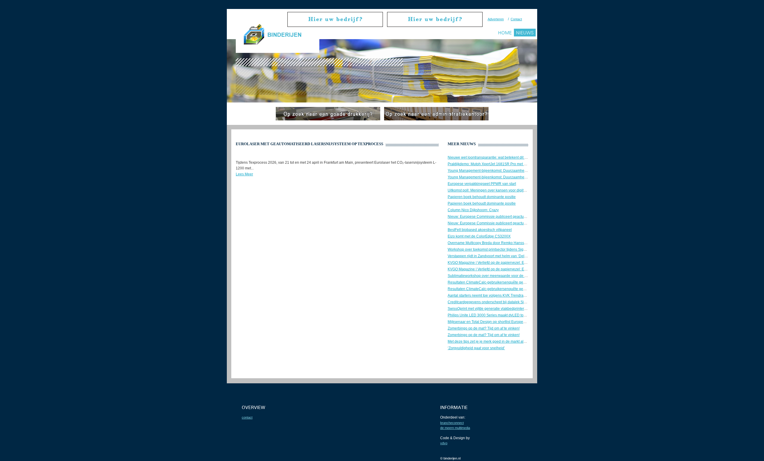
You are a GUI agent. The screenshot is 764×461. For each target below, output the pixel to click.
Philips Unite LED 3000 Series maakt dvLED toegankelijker (495, 315)
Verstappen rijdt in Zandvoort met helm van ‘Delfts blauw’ (494, 256)
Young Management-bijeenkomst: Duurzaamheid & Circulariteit (499, 171)
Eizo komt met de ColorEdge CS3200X (479, 236)
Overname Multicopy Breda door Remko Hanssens (489, 243)
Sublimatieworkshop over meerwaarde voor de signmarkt (494, 276)
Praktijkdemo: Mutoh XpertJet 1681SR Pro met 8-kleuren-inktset (499, 164)
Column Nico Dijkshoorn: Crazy (473, 210)
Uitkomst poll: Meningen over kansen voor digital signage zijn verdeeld (505, 190)
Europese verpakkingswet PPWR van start (482, 184)
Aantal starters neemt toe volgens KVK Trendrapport (490, 295)
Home (505, 33)
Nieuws (525, 33)
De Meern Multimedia (455, 428)
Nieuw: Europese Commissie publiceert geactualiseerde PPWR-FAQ (503, 217)
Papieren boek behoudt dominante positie (482, 197)
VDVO (443, 443)
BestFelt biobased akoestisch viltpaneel (480, 230)
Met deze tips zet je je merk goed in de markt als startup (492, 341)
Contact (516, 19)
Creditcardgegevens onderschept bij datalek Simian (490, 302)
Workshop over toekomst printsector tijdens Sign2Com (491, 249)
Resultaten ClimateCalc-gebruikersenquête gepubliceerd (494, 282)
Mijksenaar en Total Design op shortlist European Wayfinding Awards (503, 322)
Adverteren (496, 19)
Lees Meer (244, 174)
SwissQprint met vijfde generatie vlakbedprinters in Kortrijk (495, 309)
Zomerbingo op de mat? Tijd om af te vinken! (484, 328)
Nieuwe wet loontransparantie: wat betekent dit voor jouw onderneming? (506, 157)
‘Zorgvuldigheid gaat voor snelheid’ (476, 348)
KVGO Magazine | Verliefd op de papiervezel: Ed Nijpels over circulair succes (510, 263)
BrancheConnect (452, 423)
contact (247, 417)
